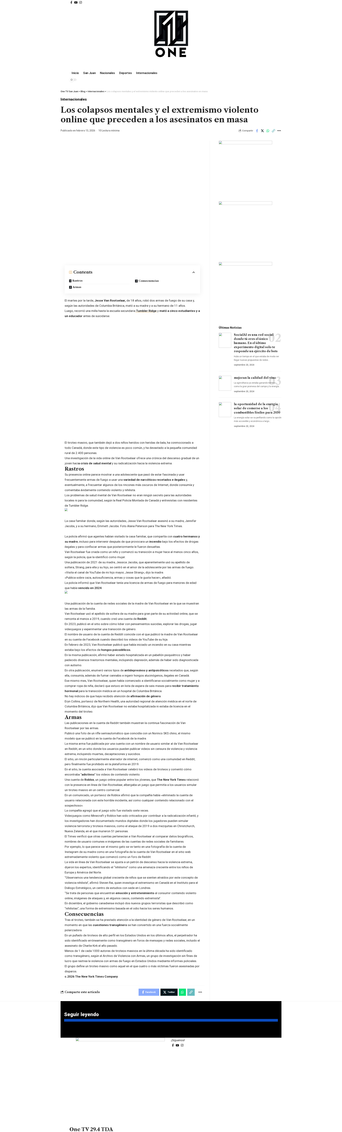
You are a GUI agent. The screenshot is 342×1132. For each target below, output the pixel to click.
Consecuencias (149, 280)
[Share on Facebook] (256, 131)
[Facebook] (71, 2)
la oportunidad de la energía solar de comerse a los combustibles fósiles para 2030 (257, 408)
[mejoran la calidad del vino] (225, 383)
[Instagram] (80, 2)
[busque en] (239, 2)
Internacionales (74, 99)
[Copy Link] (273, 131)
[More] (278, 131)
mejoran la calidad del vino (255, 377)
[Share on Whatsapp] (267, 131)
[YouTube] (75, 2)
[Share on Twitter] (262, 131)
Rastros (77, 280)
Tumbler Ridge (146, 311)
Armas (77, 287)
